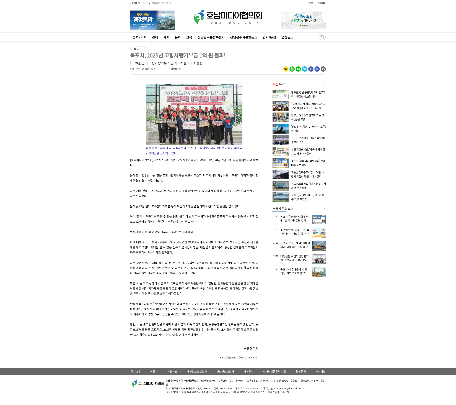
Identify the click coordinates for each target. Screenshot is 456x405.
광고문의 (301, 371)
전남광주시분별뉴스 (243, 37)
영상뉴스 (287, 37)
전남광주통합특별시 (211, 37)
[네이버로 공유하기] (298, 68)
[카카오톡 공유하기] (286, 68)
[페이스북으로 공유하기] (311, 68)
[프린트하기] (323, 68)
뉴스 (279, 84)
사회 (166, 37)
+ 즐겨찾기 (135, 2)
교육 (189, 37)
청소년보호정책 (225, 371)
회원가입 (322, 2)
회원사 (154, 371)
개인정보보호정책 (197, 371)
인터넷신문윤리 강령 (274, 371)
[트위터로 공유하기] (304, 68)
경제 (155, 37)
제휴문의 (248, 371)
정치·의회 (140, 37)
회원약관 (172, 371)
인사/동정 (269, 37)
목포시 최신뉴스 (283, 208)
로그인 (311, 2)
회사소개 (136, 371)
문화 (178, 37)
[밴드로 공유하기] (292, 68)
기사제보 (320, 371)
